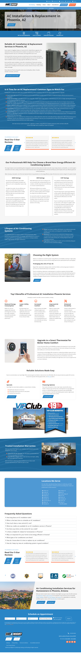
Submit (69, 618)
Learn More (51, 8)
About (48, 4)
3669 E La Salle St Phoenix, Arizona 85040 (67, 636)
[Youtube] (75, 642)
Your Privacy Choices (10, 645)
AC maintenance (39, 595)
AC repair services (48, 595)
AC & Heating (32, 4)
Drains (44, 4)
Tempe (37, 597)
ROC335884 (73, 638)
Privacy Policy (8, 624)
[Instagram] (70, 642)
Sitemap (8, 642)
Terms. (12, 624)
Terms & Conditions (24, 642)
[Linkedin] (67, 642)
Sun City (49, 597)
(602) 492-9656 (54, 599)
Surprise (59, 597)
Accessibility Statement (35, 642)
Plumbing (39, 4)
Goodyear (42, 597)
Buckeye (53, 597)
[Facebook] (72, 642)
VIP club (49, 376)
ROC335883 (67, 638)
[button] (24, 142)
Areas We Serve (55, 4)
